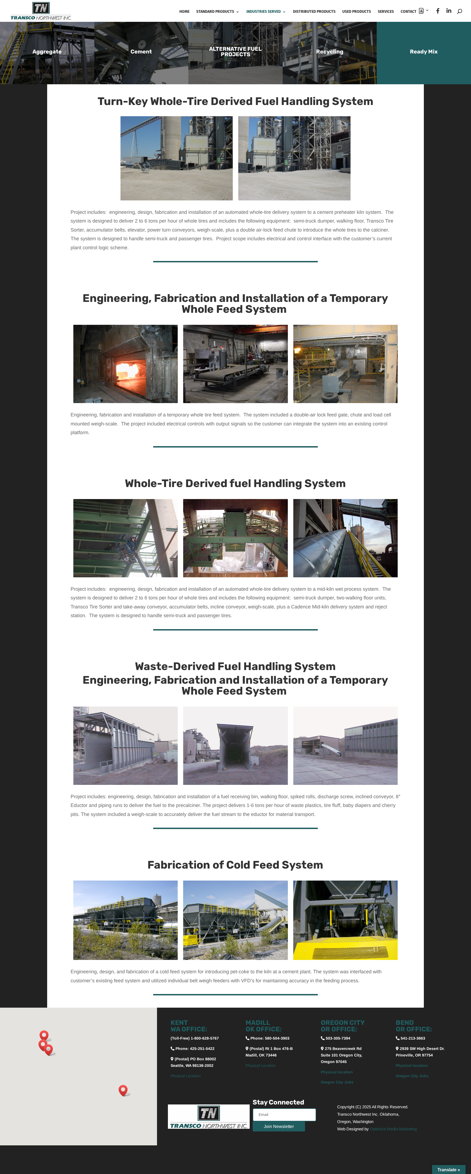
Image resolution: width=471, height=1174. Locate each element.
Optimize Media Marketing (393, 1129)
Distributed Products (314, 12)
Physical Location (186, 1076)
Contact (410, 11)
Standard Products (215, 12)
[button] (46, 1036)
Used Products (356, 12)
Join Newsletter (279, 1126)
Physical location (337, 1072)
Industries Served (263, 12)
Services (386, 12)
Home (184, 12)
